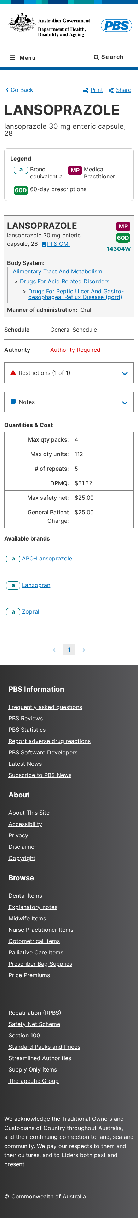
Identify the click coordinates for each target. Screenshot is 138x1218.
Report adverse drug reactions (49, 740)
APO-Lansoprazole (47, 558)
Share (123, 89)
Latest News (25, 763)
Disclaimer (22, 846)
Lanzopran (36, 584)
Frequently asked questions (45, 706)
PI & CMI (58, 243)
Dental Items (25, 895)
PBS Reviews (25, 718)
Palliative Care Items (35, 952)
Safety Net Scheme (34, 1024)
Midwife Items (27, 918)
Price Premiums (29, 975)
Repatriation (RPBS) (34, 1012)
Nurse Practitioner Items (40, 929)
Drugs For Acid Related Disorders (64, 281)
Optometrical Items (34, 941)
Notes (27, 401)
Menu (27, 58)
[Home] (69, 26)
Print (97, 89)
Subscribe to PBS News (39, 775)
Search (111, 56)
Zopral (30, 611)
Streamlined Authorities (39, 1058)
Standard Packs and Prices (44, 1046)
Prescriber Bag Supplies (40, 963)
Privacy (18, 835)
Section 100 (24, 1035)
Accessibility (25, 823)
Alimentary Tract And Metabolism (57, 271)
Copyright (21, 858)
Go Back (22, 90)
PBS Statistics (27, 729)
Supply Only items (32, 1069)
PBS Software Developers (42, 752)
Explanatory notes (32, 906)
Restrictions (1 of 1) (44, 372)
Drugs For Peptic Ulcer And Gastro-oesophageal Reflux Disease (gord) (76, 294)
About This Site (29, 812)
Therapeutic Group (33, 1080)
